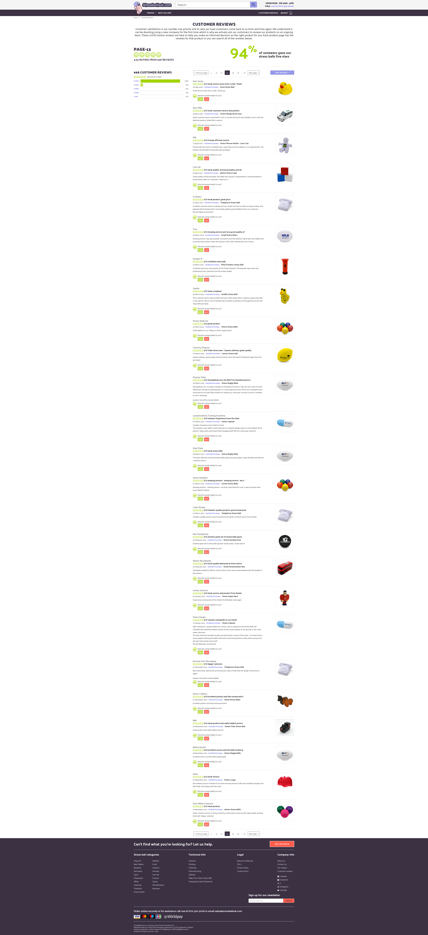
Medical (155, 860)
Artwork (192, 860)
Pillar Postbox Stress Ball (232, 264)
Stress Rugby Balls (230, 383)
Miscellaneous (158, 885)
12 (221, 72)
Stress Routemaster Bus (234, 566)
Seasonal (137, 885)
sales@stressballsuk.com (228, 911)
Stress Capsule (228, 421)
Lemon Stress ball (230, 353)
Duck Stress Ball (227, 87)
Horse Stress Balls (232, 699)
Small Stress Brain (229, 235)
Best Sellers (164, 13)
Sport (136, 874)
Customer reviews (285, 871)
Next (253, 72)
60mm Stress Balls (232, 809)
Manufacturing (195, 871)
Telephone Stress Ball (230, 202)
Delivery (192, 874)
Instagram (284, 886)
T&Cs (239, 864)
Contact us (282, 864)
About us (281, 860)
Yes (200, 99)
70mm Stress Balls (229, 326)
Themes (150, 13)
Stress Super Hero (230, 596)
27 (244, 72)
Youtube (283, 890)
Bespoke (137, 867)
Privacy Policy (242, 867)
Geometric (138, 871)
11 (216, 72)
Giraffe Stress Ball (229, 294)
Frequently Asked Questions (201, 881)
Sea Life (155, 874)
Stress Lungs (230, 780)
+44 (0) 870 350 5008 (282, 6)
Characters (138, 878)
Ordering (192, 867)
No (206, 99)
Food (154, 864)
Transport (138, 888)
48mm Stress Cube (228, 173)
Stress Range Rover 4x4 (231, 113)
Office (136, 881)
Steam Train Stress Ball (235, 726)
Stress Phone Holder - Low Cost (234, 143)
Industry (155, 867)
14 (233, 72)
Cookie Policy (242, 871)
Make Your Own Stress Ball (200, 878)
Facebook (284, 879)
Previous (201, 72)
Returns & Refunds (245, 860)
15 (238, 72)
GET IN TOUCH (282, 844)
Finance (155, 878)
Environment (139, 891)
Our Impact (282, 867)
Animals (155, 871)
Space (154, 881)
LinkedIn (283, 876)
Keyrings (156, 888)
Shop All (137, 860)
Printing (192, 864)
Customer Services (268, 13)
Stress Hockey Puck (232, 540)
